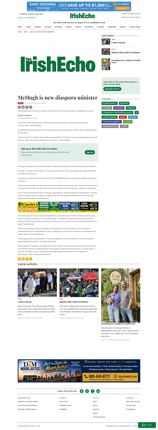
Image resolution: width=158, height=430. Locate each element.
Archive (124, 103)
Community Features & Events (117, 112)
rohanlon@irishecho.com (27, 118)
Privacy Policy (131, 405)
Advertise (89, 27)
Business (119, 108)
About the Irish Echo (133, 402)
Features (58, 27)
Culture (47, 27)
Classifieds (63, 409)
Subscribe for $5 (111, 89)
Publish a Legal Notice (130, 17)
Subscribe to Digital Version (27, 409)
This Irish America (111, 122)
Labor (28, 27)
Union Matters (110, 126)
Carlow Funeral (118, 42)
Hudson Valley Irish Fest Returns (125, 52)
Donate (123, 27)
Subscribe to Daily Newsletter (28, 402)
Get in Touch (63, 402)
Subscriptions (131, 409)
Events (78, 27)
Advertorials (109, 103)
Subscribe (112, 27)
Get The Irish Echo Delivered (27, 405)
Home (19, 32)
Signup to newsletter (131, 14)
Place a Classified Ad (27, 18)
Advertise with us (65, 405)
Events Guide (134, 27)
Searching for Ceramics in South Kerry (125, 61)
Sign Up (89, 152)
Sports (69, 27)
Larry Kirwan (109, 117)
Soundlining (135, 426)
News (20, 27)
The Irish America (99, 417)
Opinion (38, 27)
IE (136, 112)
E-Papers (100, 27)
